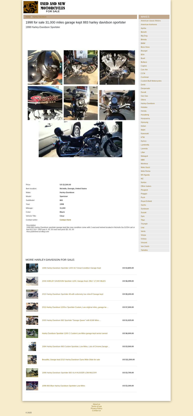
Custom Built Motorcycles (151, 81)
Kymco (143, 141)
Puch (143, 197)
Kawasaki (145, 134)
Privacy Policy (96, 408)
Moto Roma (145, 171)
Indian (143, 126)
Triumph (144, 224)
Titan (143, 220)
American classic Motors (151, 21)
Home (28, 17)
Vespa (143, 235)
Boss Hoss (145, 47)
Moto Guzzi (145, 167)
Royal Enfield (146, 201)
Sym (142, 216)
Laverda (144, 149)
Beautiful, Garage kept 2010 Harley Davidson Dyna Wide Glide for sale (71, 360)
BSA (142, 55)
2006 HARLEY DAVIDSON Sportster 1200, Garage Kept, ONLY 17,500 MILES (74, 281)
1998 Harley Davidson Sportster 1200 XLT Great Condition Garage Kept (71, 268)
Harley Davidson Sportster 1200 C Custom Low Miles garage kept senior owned (75, 333)
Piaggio (144, 194)
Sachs (143, 205)
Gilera (143, 100)
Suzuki (143, 212)
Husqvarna (145, 118)
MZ (142, 179)
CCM (143, 73)
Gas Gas (144, 96)
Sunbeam (145, 209)
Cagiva (144, 66)
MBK (143, 160)
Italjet (143, 130)
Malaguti (144, 156)
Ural (142, 227)
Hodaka (144, 107)
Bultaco (144, 62)
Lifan (143, 152)
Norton (143, 182)
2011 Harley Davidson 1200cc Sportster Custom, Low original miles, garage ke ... (75, 307)
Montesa (144, 164)
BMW (143, 43)
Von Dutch (145, 246)
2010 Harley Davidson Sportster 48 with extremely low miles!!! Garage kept (72, 294)
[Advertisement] (80, 38)
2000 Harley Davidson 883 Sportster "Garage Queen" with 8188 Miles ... (71, 320)
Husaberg (145, 115)
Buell (143, 58)
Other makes (146, 186)
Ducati (143, 92)
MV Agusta (145, 175)
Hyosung (144, 122)
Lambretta (145, 145)
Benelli (144, 32)
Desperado (145, 88)
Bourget (144, 51)
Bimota (144, 40)
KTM (143, 137)
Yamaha (144, 250)
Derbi (143, 85)
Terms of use (96, 406)
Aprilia (143, 28)
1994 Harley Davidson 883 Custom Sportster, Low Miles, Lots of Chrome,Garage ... (76, 346)
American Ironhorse (149, 24)
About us (96, 404)
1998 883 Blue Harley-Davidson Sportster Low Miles (63, 386)
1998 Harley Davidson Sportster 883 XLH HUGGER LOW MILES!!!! (69, 373)
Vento (143, 231)
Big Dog (144, 36)
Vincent (144, 243)
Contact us (96, 411)
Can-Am (144, 70)
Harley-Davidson (39, 17)
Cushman (145, 77)
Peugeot (144, 190)
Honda (143, 111)
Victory (143, 239)
